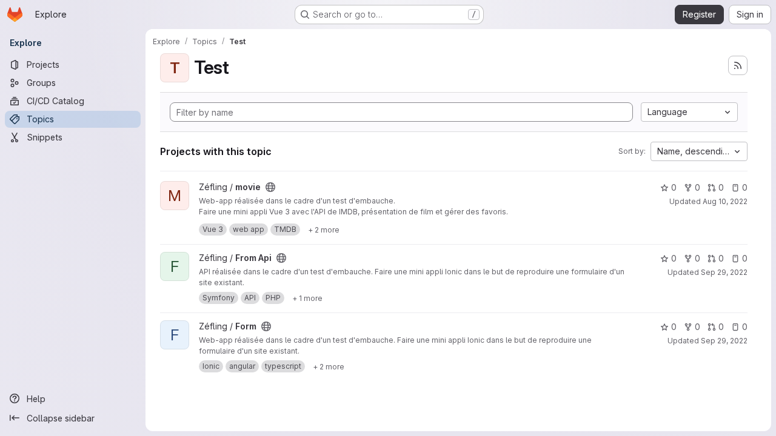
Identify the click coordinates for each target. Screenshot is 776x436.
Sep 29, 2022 (724, 272)
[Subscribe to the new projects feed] (738, 65)
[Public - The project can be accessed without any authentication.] (270, 187)
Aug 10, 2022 (725, 201)
